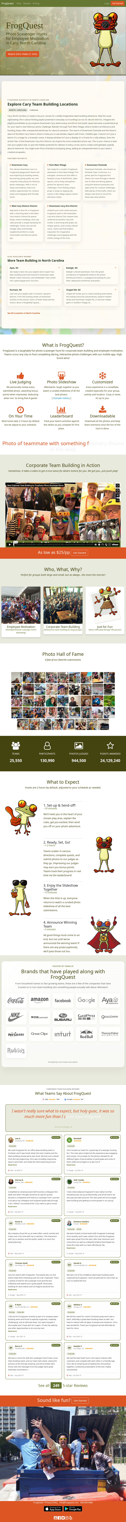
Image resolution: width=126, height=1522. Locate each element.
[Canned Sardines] (28, 677)
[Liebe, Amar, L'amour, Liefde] (51, 712)
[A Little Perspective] (86, 677)
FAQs (18, 3)
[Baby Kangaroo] (57, 724)
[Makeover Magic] (17, 677)
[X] (63, 1518)
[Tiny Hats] (63, 677)
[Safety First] (92, 724)
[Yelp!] (70, 1518)
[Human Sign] (109, 677)
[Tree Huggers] (46, 724)
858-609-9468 (86, 1502)
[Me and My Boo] (23, 724)
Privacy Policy (51, 1502)
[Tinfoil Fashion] (75, 688)
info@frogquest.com (69, 1502)
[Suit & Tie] (34, 724)
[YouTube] (56, 1518)
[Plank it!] (28, 712)
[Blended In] (109, 700)
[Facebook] (59, 1518)
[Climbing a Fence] (28, 700)
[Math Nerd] (69, 724)
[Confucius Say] (51, 688)
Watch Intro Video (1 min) (22, 54)
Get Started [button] (117, 3)
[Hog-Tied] (40, 688)
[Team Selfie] (40, 712)
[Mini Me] (75, 700)
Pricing (36, 3)
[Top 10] (98, 700)
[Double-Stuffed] (40, 677)
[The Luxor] (51, 677)
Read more (12, 1165)
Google (74, 1170)
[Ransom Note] (98, 688)
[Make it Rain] (86, 700)
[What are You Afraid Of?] (63, 688)
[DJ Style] (98, 677)
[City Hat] (40, 700)
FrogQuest (7, 3)
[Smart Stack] (109, 688)
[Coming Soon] (80, 724)
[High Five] (63, 700)
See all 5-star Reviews (63, 1385)
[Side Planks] (109, 712)
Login (107, 3)
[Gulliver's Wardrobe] (17, 688)
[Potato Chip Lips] (17, 700)
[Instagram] (67, 1518)
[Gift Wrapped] (75, 677)
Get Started (79, 552)
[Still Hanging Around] (51, 700)
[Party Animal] (28, 688)
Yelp (15, 1170)
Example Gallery (61, 398)
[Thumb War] (63, 712)
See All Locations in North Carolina (24, 313)
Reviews (27, 3)
